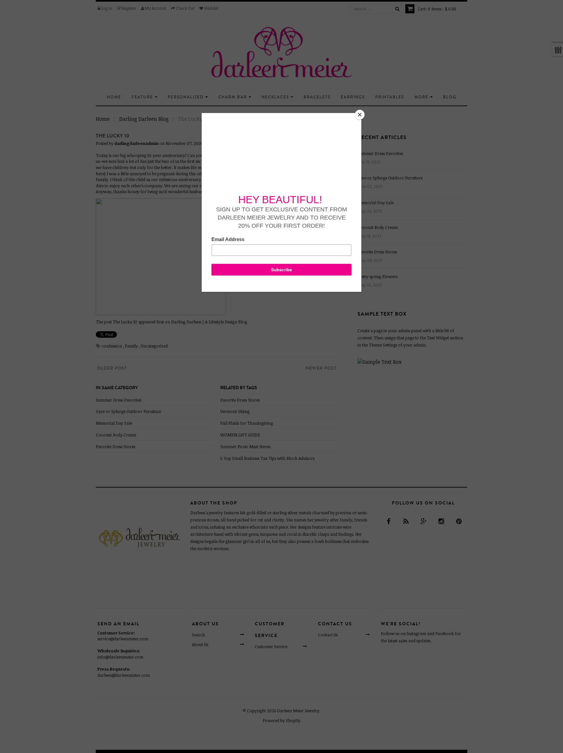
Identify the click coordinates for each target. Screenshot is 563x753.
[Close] (360, 115)
